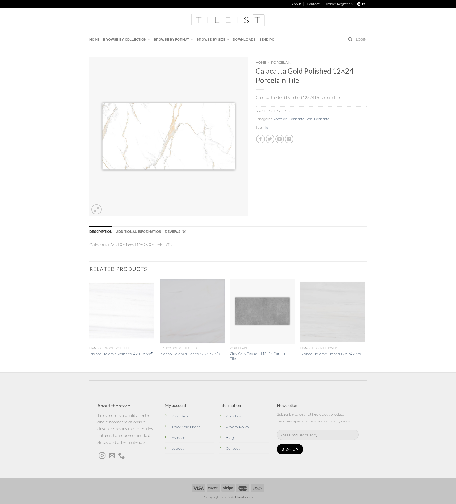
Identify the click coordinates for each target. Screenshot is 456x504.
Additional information (139, 231)
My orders (179, 415)
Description (100, 231)
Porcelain (281, 62)
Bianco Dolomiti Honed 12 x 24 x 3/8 (330, 353)
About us (233, 415)
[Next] (365, 325)
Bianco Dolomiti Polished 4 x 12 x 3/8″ (121, 353)
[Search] (350, 39)
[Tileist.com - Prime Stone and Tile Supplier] (228, 20)
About (296, 4)
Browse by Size (211, 39)
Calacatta (322, 119)
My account (181, 437)
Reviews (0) (175, 231)
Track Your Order (185, 426)
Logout (177, 448)
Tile (265, 127)
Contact (313, 4)
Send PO (267, 39)
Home (94, 39)
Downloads (244, 39)
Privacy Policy (237, 426)
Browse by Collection (124, 39)
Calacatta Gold (301, 119)
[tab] (100, 231)
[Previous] (90, 325)
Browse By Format (171, 39)
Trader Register (337, 4)
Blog (230, 437)
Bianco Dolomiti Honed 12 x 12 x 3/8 (190, 353)
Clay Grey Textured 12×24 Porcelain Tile (259, 356)
